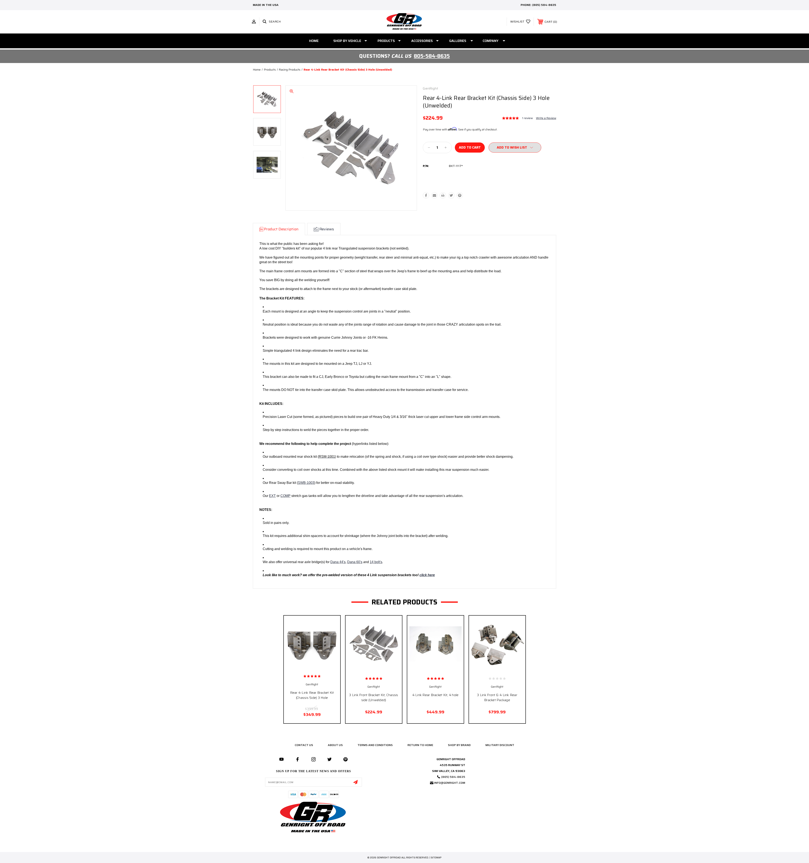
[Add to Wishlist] (316, 667)
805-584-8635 (432, 56)
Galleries (457, 40)
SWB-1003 (306, 483)
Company (490, 40)
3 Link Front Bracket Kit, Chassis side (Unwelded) (373, 697)
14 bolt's (376, 562)
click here (427, 575)
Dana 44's (338, 562)
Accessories (422, 40)
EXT (272, 496)
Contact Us (304, 745)
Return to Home (420, 745)
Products (386, 40)
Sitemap (436, 857)
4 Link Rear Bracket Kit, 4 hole (435, 695)
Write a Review (546, 118)
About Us (335, 745)
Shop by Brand (459, 745)
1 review (527, 118)
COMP (285, 496)
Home (314, 40)
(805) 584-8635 (544, 5)
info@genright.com (449, 782)
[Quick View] (307, 667)
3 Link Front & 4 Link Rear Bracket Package (497, 697)
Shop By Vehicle (347, 40)
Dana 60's (354, 562)
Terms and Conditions (375, 745)
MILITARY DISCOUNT (499, 745)
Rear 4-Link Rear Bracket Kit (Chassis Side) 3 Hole (312, 695)
